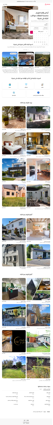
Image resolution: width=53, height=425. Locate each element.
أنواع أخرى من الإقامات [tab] (46, 389)
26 (38, 42)
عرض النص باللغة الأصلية (20, 1)
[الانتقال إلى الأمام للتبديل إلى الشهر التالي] (34, 31)
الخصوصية (27, 423)
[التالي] (24, 50)
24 (42, 42)
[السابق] (28, 50)
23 (44, 42)
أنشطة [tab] (41, 389)
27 (36, 42)
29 (46, 44)
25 (40, 42)
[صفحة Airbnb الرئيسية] (47, 4)
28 (34, 42)
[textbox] (44, 28)
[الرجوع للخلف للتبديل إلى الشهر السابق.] (46, 31)
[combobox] (39, 25)
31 (42, 44)
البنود (24, 423)
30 (44, 44)
